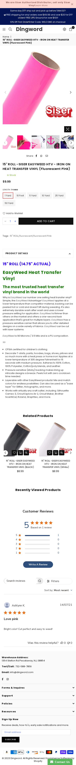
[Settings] (64, 29)
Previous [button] (5, 92)
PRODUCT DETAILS (16, 253)
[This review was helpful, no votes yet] (62, 643)
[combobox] (58, 590)
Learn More (38, 4)
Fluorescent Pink (42, 236)
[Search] (10, 29)
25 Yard (59, 195)
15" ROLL (14, 236)
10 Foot (20, 195)
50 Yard (9, 203)
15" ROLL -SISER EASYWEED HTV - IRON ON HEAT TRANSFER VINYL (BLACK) (20, 464)
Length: (10, 189)
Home (6, 36)
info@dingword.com (21, 672)
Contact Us (61, 761)
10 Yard (46, 195)
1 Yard (8, 195)
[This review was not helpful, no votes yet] (68, 643)
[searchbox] (20, 581)
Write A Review (38, 564)
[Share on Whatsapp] (41, 156)
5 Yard (32, 195)
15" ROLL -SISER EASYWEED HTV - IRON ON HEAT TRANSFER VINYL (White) (55, 464)
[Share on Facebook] (36, 156)
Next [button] (70, 92)
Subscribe (10, 739)
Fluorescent (26, 236)
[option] (38, 87)
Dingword (29, 29)
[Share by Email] (47, 156)
